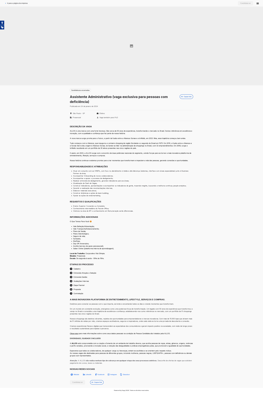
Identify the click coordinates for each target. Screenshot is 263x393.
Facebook (100, 374)
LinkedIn (88, 374)
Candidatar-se (245, 3)
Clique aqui (74, 333)
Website (76, 374)
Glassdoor (126, 374)
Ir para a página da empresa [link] (17, 3)
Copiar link (187, 96)
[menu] (258, 3)
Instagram (113, 374)
